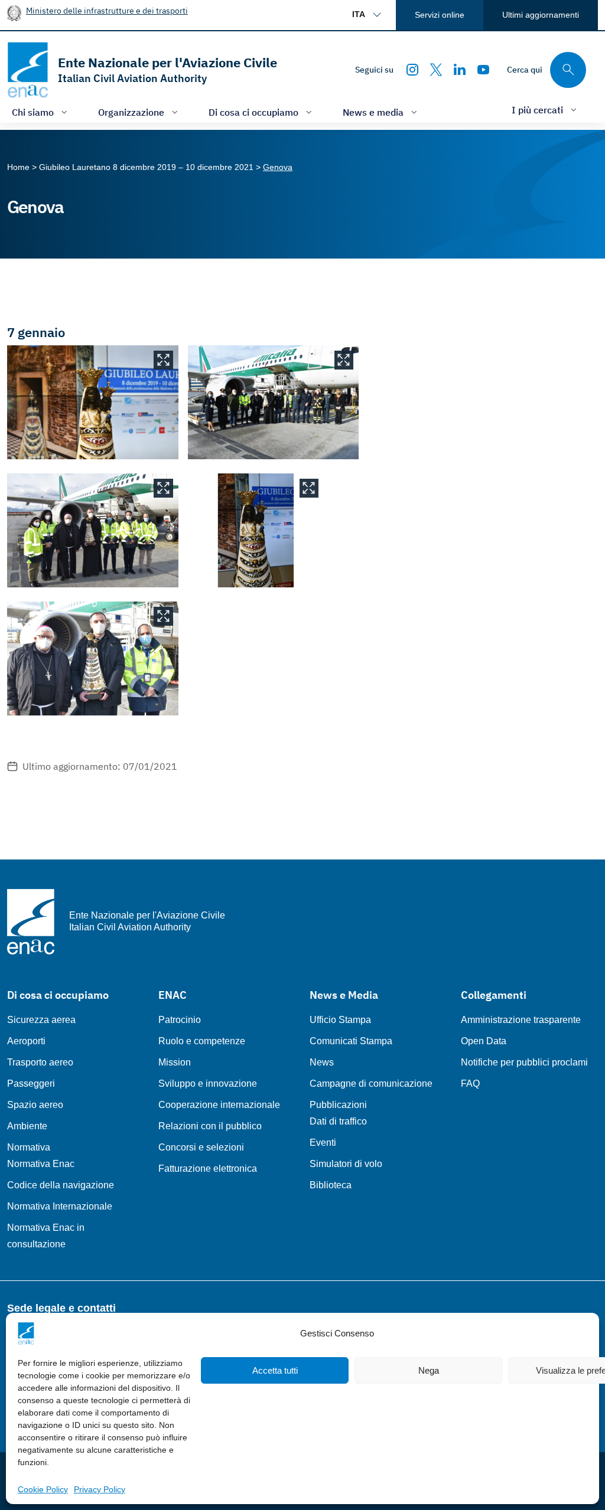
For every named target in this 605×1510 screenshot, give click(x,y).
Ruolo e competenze (201, 1041)
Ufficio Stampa (340, 1020)
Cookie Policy (43, 1489)
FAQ (470, 1083)
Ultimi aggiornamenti (540, 14)
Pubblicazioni (338, 1105)
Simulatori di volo (346, 1164)
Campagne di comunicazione (371, 1083)
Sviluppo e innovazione (207, 1083)
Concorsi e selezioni (201, 1147)
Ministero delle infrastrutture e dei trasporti (107, 10)
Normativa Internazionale (59, 1206)
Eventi (323, 1143)
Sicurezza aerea (41, 1020)
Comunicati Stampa (351, 1041)
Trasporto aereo (40, 1062)
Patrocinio (179, 1020)
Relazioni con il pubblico (210, 1126)
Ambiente (27, 1126)
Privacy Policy (99, 1489)
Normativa (28, 1147)
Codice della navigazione (60, 1185)
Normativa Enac (40, 1164)
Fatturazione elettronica (207, 1168)
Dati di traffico (338, 1121)
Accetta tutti (275, 1370)
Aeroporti (26, 1041)
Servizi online (439, 14)
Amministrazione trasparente (521, 1020)
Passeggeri (31, 1083)
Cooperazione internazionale (219, 1105)
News (322, 1062)
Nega (428, 1370)
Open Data (483, 1041)
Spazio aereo (35, 1105)
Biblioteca (331, 1185)
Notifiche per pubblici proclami (524, 1062)
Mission (174, 1062)
